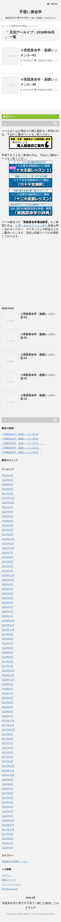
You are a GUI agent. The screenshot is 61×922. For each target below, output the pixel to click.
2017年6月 (7, 747)
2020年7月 (7, 589)
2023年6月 (7, 480)
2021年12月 (8, 539)
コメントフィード (11, 884)
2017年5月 (7, 752)
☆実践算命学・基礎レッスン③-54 (24, 443)
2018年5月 (7, 702)
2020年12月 (8, 575)
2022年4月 (7, 520)
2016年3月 (7, 806)
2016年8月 (7, 784)
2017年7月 (7, 743)
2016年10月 (8, 775)
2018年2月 (7, 716)
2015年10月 (8, 829)
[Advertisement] (30, 271)
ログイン (6, 875)
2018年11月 (8, 675)
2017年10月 (8, 729)
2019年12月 (8, 620)
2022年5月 (7, 516)
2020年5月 (7, 598)
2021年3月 (7, 566)
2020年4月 (7, 602)
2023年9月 (7, 475)
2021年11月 (8, 543)
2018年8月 (7, 688)
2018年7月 (7, 693)
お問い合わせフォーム (28, 225)
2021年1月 (7, 570)
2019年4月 (7, 657)
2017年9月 (7, 734)
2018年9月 (7, 684)
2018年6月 (7, 698)
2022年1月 (7, 534)
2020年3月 (7, 607)
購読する (10, 116)
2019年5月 (7, 652)
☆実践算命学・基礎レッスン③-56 (20, 434)
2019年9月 (7, 634)
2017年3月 (7, 757)
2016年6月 (7, 793)
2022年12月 (8, 498)
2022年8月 (7, 511)
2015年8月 (7, 838)
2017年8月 (7, 738)
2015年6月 (7, 847)
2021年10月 (8, 548)
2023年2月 (7, 493)
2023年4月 (7, 489)
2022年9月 (7, 507)
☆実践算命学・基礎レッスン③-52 (21, 452)
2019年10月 (8, 629)
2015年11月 (8, 825)
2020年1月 (7, 616)
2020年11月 (8, 579)
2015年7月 (7, 843)
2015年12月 (8, 820)
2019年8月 (7, 638)
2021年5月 (7, 561)
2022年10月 (8, 502)
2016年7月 (7, 788)
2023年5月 (7, 484)
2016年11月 (8, 770)
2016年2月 (7, 811)
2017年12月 (8, 720)
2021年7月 (7, 552)
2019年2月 (7, 661)
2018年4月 (7, 707)
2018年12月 (8, 670)
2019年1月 (7, 666)
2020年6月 (7, 593)
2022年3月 (7, 525)
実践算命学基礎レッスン (15, 861)
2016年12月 (8, 766)
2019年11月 (8, 625)
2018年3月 (7, 711)
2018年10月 (8, 679)
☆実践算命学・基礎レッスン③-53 (21, 447)
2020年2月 (7, 611)
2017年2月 (7, 761)
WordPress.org (10, 889)
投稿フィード (9, 879)
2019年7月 (7, 643)
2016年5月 (7, 797)
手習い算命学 (30, 12)
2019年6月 (7, 648)
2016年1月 (7, 816)
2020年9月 (7, 584)
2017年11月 (8, 725)
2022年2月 (7, 530)
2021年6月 (7, 557)
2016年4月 (7, 802)
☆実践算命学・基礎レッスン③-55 (20, 438)
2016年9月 (7, 779)
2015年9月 (7, 834)
